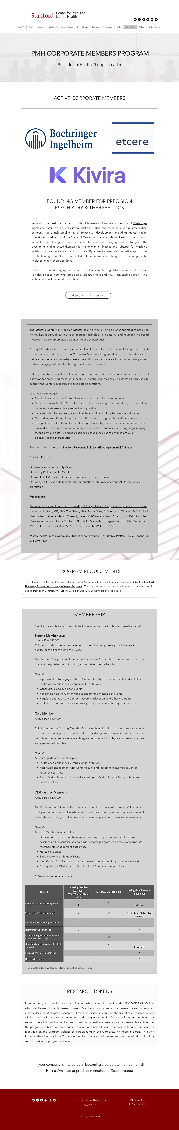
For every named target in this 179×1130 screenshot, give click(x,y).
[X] (139, 19)
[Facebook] (143, 19)
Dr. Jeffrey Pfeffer (40, 472)
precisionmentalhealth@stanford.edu (104, 1070)
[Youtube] (135, 19)
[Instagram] (147, 19)
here (41, 270)
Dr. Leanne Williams (42, 467)
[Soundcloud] (156, 19)
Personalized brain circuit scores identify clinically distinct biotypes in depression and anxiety (89, 506)
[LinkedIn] (152, 19)
